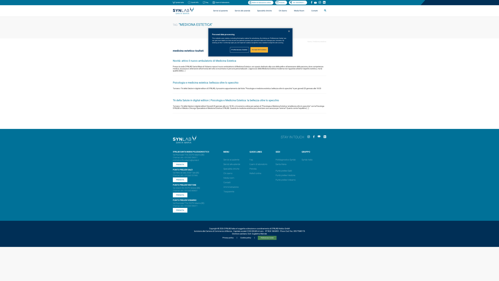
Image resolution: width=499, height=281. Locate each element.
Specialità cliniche (264, 11)
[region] (250, 42)
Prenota (282, 3)
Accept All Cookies (259, 50)
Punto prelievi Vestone (285, 175)
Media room (228, 178)
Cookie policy (245, 238)
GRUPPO (306, 152)
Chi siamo (227, 173)
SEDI (278, 152)
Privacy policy (228, 238)
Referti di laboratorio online (261, 3)
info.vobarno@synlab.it (190, 160)
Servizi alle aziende (231, 164)
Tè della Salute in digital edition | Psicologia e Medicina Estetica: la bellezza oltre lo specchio (226, 100)
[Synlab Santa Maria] (183, 13)
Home (309, 42)
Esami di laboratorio (222, 2)
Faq (207, 2)
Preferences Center (267, 238)
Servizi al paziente (231, 159)
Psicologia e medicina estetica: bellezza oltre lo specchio (205, 82)
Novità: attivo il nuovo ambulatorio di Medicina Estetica (204, 60)
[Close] (289, 31)
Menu (226, 152)
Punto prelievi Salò (284, 171)
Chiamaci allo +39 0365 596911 (185, 158)
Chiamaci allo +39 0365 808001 (185, 191)
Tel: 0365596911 (298, 3)
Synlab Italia (179, 2)
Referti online (255, 173)
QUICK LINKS (256, 152)
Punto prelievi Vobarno (286, 180)
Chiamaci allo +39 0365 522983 (185, 175)
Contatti (314, 11)
